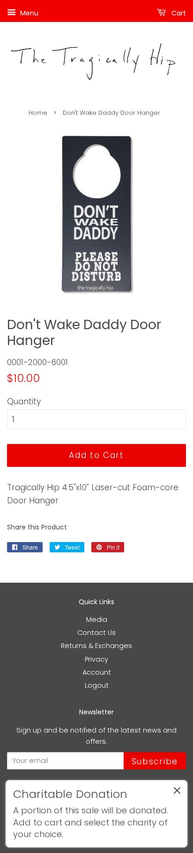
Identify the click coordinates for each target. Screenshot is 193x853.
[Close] (177, 792)
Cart (178, 13)
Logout (97, 685)
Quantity (24, 401)
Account (96, 672)
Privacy (96, 659)
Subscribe (155, 761)
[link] (96, 813)
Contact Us (96, 632)
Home (38, 113)
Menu (28, 13)
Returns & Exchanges (96, 645)
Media (96, 619)
